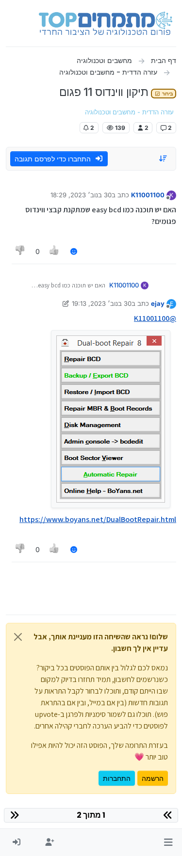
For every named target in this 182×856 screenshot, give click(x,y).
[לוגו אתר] (105, 23)
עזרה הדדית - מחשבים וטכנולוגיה (129, 112)
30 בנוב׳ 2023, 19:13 (102, 303)
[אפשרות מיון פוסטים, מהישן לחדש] (163, 158)
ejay (158, 303)
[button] (168, 842)
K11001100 (148, 195)
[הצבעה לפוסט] (55, 251)
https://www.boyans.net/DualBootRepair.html (97, 519)
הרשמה (153, 778)
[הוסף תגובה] (74, 251)
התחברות (117, 778)
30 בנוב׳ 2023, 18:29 (81, 195)
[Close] (18, 636)
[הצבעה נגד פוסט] (20, 251)
